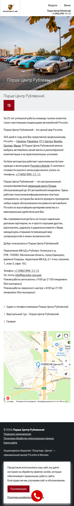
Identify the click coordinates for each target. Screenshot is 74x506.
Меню (67, 5)
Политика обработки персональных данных (29, 438)
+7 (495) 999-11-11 (61, 13)
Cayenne (21, 141)
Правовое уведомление (17, 434)
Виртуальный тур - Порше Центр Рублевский (32, 314)
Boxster (58, 141)
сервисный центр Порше (42, 186)
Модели (52, 5)
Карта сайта (10, 442)
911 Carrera (46, 141)
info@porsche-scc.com (28, 275)
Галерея (10, 321)
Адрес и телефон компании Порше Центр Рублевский (37, 306)
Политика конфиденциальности (25, 497)
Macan (17, 145)
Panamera (32, 141)
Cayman (8, 145)
